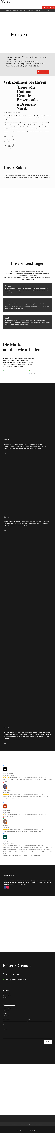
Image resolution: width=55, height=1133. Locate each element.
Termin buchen (49, 7)
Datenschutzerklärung (24, 1124)
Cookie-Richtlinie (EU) (37, 1124)
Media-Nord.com (33, 1131)
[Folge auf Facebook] (5, 887)
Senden (48, 1041)
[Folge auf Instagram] (7, 887)
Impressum (14, 1124)
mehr (5, 453)
